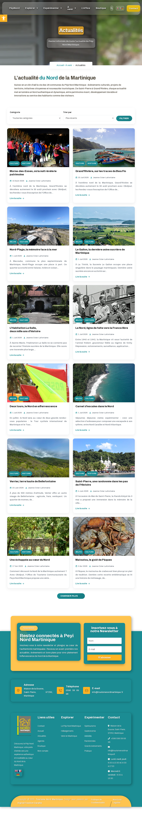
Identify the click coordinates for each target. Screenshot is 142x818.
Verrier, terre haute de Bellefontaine (33, 481)
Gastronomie (90, 731)
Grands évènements (93, 746)
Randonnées (89, 741)
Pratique (88, 751)
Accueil (41, 731)
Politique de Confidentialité (98, 801)
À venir (70, 8)
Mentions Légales (117, 801)
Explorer (30, 8)
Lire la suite (15, 198)
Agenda (41, 741)
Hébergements (67, 731)
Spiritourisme (90, 726)
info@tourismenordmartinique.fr (107, 692)
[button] (3, 18)
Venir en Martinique (69, 736)
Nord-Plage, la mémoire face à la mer (34, 249)
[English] (117, 8)
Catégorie (15, 112)
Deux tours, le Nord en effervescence (34, 406)
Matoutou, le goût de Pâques (93, 559)
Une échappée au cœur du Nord (30, 559)
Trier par (67, 112)
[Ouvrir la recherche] (111, 8)
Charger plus (69, 596)
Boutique (101, 8)
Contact (133, 8)
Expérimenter (51, 8)
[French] (120, 8)
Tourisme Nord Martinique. (49, 799)
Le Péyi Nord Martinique (71, 726)
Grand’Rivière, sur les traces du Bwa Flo (100, 171)
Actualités (42, 736)
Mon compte (43, 751)
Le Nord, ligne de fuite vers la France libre (101, 328)
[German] (122, 8)
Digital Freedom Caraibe (30, 803)
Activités (88, 736)
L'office (86, 8)
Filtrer (124, 118)
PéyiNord (14, 8)
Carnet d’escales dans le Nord (94, 406)
